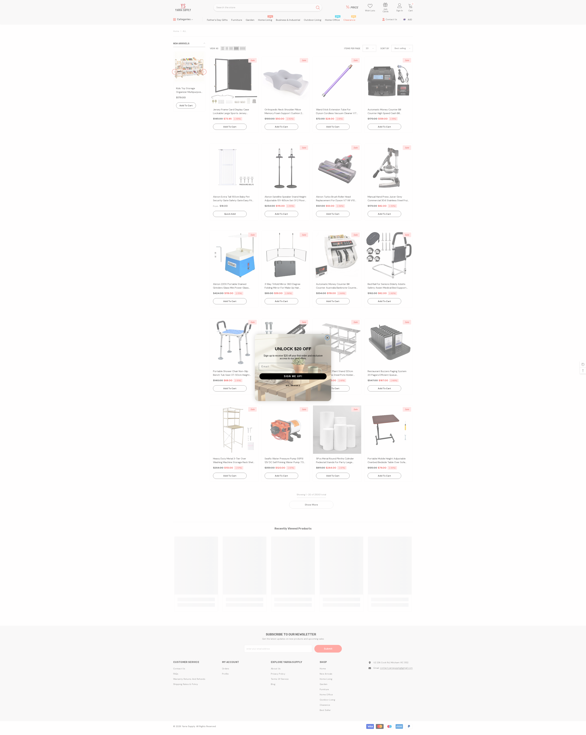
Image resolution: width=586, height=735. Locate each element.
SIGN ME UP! (293, 376)
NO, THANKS (293, 386)
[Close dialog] (327, 337)
